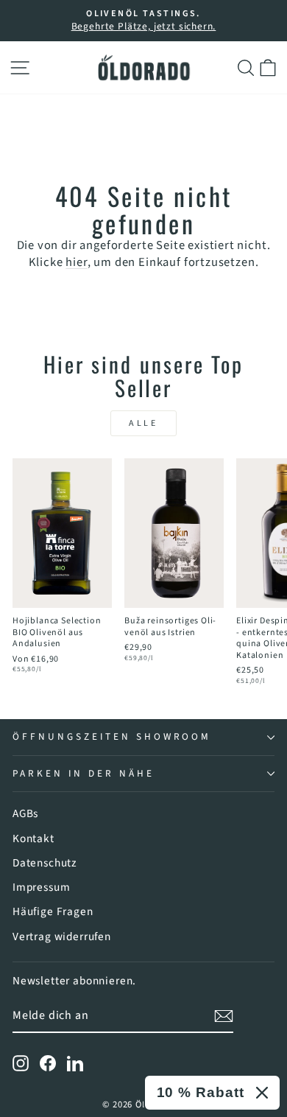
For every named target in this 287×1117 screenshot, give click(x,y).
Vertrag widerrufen (62, 936)
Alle (143, 423)
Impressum (41, 887)
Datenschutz (45, 863)
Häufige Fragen (53, 911)
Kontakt (33, 838)
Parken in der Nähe (84, 773)
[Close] (262, 1093)
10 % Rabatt (200, 1092)
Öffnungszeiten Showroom (112, 736)
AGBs (25, 813)
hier (76, 262)
